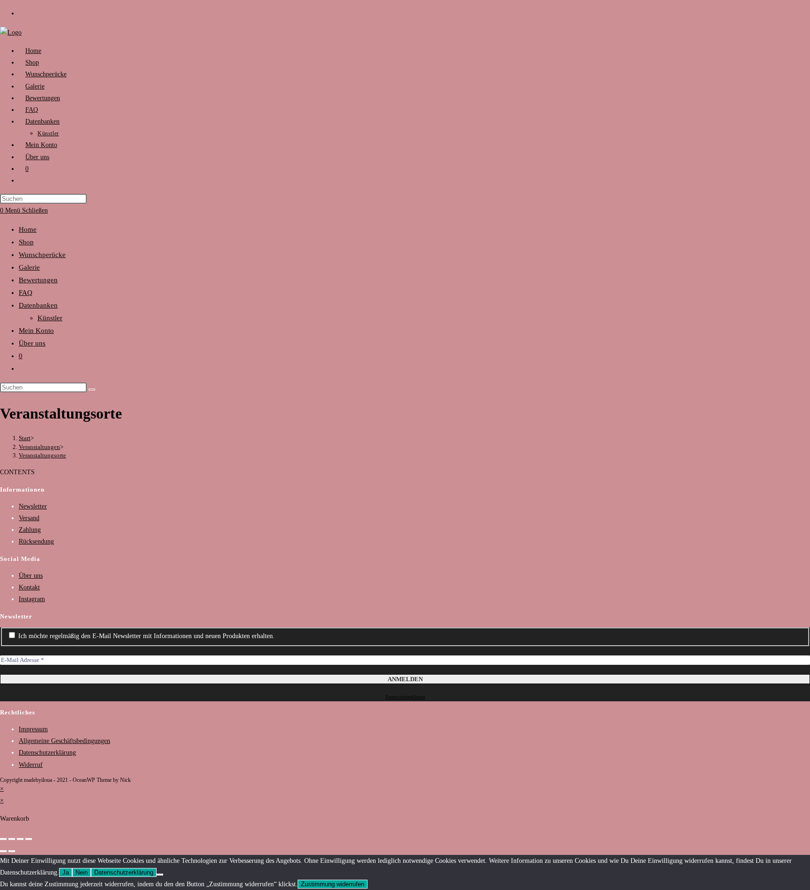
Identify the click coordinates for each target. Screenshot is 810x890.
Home (28, 229)
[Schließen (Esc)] (3, 839)
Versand (29, 518)
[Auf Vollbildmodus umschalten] (20, 839)
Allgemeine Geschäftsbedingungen (64, 740)
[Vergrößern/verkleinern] (28, 839)
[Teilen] (11, 839)
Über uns (32, 343)
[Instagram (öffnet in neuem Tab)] (23, 13)
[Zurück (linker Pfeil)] (3, 851)
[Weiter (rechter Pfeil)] (11, 851)
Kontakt (29, 587)
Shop (26, 242)
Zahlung (30, 529)
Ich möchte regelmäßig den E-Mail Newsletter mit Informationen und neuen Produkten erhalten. (145, 636)
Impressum (33, 729)
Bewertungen (38, 280)
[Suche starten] (92, 389)
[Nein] (160, 874)
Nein (81, 872)
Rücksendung (36, 541)
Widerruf (31, 764)
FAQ (25, 292)
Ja (65, 872)
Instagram (32, 599)
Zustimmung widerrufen (332, 884)
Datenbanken (38, 305)
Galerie (29, 267)
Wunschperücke (42, 254)
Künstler (50, 318)
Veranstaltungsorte (42, 455)
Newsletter (33, 506)
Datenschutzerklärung (405, 697)
